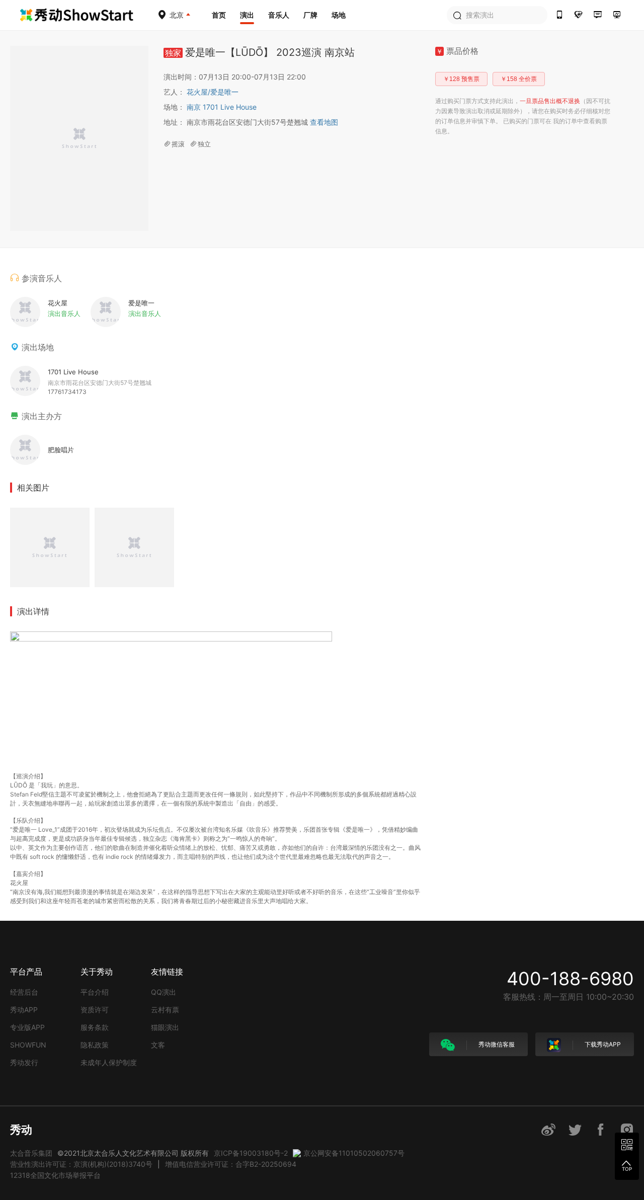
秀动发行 (24, 1062)
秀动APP (24, 1009)
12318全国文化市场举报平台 (55, 1175)
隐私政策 (94, 1045)
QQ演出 (163, 992)
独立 (204, 144)
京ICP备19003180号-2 (251, 1153)
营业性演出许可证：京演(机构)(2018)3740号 (81, 1164)
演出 (247, 15)
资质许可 (94, 1009)
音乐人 (278, 15)
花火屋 (198, 92)
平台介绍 (94, 992)
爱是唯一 (224, 92)
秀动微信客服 (496, 1044)
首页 (219, 15)
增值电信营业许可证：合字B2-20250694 (230, 1164)
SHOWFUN (28, 1045)
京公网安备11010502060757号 (354, 1153)
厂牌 (310, 15)
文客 (158, 1045)
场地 (339, 15)
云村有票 (165, 1009)
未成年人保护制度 (108, 1062)
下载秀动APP (602, 1044)
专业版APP (27, 1027)
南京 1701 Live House (222, 107)
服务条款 (94, 1027)
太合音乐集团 (31, 1153)
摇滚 (178, 144)
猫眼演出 (165, 1027)
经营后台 (24, 992)
